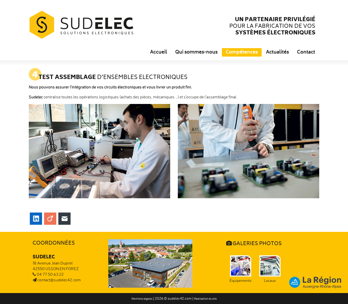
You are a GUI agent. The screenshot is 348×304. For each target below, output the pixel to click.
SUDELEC (81, 24)
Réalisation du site (205, 298)
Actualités (277, 52)
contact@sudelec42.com (59, 279)
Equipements (240, 280)
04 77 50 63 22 (50, 274)
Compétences (242, 52)
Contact (306, 52)
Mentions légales (141, 298)
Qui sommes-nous (196, 52)
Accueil (158, 52)
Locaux (270, 280)
